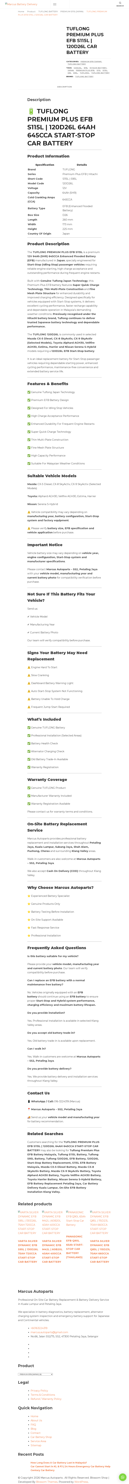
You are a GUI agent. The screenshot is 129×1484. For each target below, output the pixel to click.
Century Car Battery (43, 1470)
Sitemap (36, 1445)
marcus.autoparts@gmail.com (49, 1332)
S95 (69, 73)
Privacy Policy (39, 1390)
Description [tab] (64, 87)
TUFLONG (84, 73)
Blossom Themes (47, 1481)
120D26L (78, 68)
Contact (36, 1432)
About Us (36, 1420)
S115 (98, 70)
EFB (85, 68)
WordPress (81, 1481)
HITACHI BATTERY (98, 68)
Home (34, 1416)
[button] (122, 1477)
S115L (105, 70)
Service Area (38, 1441)
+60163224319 (39, 1328)
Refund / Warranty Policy (46, 1398)
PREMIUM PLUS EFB (85, 70)
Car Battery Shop (41, 1437)
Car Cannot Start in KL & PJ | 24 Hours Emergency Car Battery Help (70, 1466)
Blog (33, 1428)
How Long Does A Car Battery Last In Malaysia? (59, 1462)
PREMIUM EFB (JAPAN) (91, 62)
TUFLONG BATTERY (77, 64)
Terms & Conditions (43, 1394)
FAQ (33, 1424)
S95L (75, 73)
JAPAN (71, 70)
